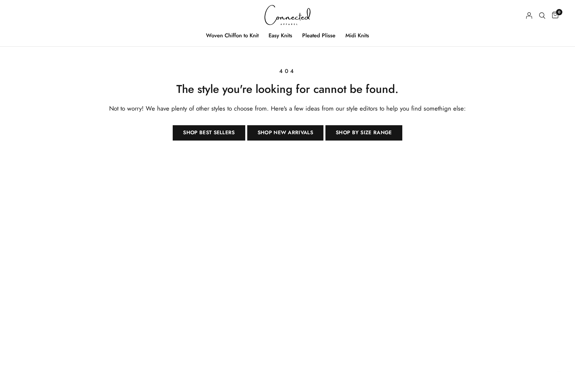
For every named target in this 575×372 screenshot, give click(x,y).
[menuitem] (232, 35)
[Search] (542, 15)
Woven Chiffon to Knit (232, 35)
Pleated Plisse (318, 35)
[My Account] (529, 15)
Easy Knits (280, 35)
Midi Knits (357, 35)
